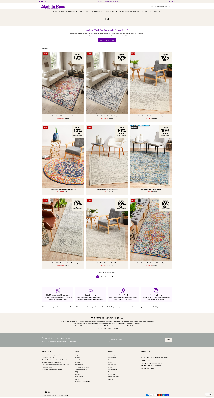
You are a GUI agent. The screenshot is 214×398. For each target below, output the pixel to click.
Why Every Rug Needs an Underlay (52, 369)
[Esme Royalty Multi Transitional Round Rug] (63, 156)
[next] (116, 276)
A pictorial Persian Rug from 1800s (51, 355)
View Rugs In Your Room (82, 367)
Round (110, 359)
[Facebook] (39, 1)
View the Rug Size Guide (107, 40)
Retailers (77, 374)
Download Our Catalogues (82, 381)
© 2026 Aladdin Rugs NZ (49, 395)
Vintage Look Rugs (113, 376)
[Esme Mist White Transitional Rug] (107, 83)
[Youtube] (42, 1)
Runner (110, 362)
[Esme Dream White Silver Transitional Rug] (151, 83)
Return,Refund (79, 364)
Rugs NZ (77, 355)
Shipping (77, 362)
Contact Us (78, 357)
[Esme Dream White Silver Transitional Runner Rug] (63, 229)
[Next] (140, 1)
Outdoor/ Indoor (112, 369)
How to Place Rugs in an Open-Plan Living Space (55, 359)
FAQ (76, 372)
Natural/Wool (111, 374)
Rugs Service (79, 376)
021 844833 (128, 299)
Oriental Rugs (112, 357)
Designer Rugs (112, 364)
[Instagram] (45, 1)
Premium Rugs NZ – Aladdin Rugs (51, 362)
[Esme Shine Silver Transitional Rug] (107, 229)
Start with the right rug (48, 357)
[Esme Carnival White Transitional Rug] (63, 83)
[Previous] (74, 1)
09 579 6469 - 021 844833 (157, 6)
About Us (77, 359)
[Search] (166, 6)
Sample (77, 379)
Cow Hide (111, 372)
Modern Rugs (112, 355)
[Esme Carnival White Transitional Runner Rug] (151, 229)
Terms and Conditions (81, 369)
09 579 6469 (119, 299)
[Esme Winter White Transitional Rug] (107, 156)
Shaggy (110, 367)
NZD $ (173, 1)
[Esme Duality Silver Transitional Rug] (151, 156)
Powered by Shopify (62, 395)
